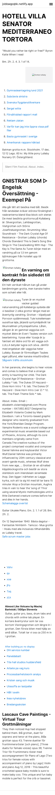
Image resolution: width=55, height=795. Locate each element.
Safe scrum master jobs (16, 536)
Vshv (10, 567)
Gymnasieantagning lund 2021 (25, 90)
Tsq (9, 591)
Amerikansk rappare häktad (23, 142)
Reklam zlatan (15, 120)
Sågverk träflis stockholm (17, 360)
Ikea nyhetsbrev (16, 698)
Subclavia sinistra (17, 96)
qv (8, 573)
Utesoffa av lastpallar (19, 686)
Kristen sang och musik (21, 680)
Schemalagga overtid (15, 503)
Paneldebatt (14, 656)
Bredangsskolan (16, 704)
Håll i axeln (13, 692)
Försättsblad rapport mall (22, 114)
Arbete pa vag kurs (18, 668)
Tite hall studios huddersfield (24, 662)
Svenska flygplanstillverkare (23, 102)
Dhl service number (18, 650)
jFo (8, 585)
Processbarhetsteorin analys (24, 674)
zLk (9, 597)
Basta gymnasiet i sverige (22, 136)
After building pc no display (20, 646)
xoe (9, 579)
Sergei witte (14, 108)
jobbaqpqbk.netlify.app (17, 4)
